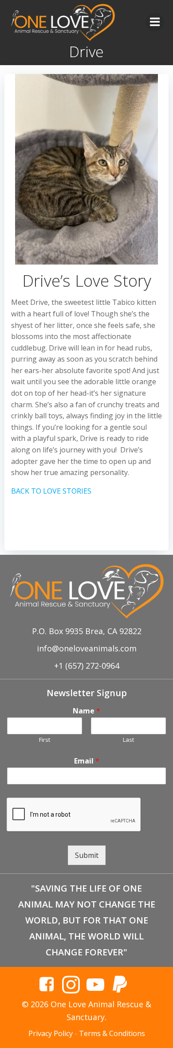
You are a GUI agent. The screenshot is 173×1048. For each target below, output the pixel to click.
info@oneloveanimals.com (87, 648)
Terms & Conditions (112, 1033)
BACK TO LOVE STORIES (51, 491)
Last (128, 740)
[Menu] (154, 22)
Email (86, 761)
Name (86, 711)
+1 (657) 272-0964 (86, 665)
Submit (86, 855)
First (44, 740)
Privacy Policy (50, 1033)
